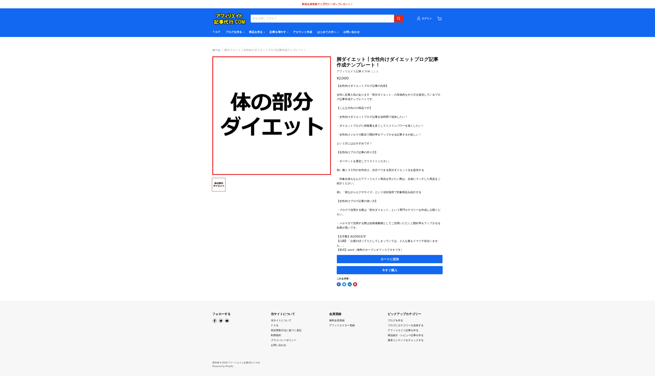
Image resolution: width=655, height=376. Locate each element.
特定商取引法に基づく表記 (286, 330)
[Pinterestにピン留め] (355, 284)
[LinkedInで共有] (350, 284)
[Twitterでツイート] (344, 284)
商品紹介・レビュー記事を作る (406, 335)
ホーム (216, 50)
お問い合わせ (351, 32)
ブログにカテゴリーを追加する (406, 325)
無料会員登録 (337, 320)
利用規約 (276, 335)
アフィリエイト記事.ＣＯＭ (353, 71)
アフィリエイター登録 (342, 325)
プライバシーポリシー (283, 340)
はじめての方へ (327, 32)
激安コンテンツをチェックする (406, 340)
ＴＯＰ (216, 32)
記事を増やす (278, 32)
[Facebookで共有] (339, 284)
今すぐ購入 (389, 270)
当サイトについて (281, 320)
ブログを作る (234, 32)
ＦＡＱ (274, 325)
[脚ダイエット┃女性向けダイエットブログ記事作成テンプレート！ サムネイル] (218, 184)
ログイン (427, 18)
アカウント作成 (302, 32)
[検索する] (398, 18)
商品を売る (256, 32)
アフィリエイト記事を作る (403, 330)
